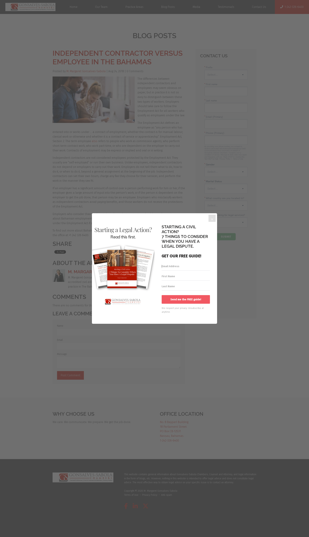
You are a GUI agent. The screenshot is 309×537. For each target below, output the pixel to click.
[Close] (212, 218)
